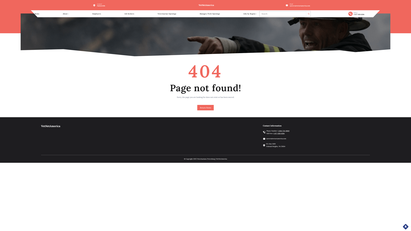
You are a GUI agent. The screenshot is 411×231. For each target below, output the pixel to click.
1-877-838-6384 (279, 133)
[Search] (308, 14)
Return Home (205, 108)
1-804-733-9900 (283, 131)
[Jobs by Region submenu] (256, 13)
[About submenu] (68, 13)
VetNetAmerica (206, 5)
